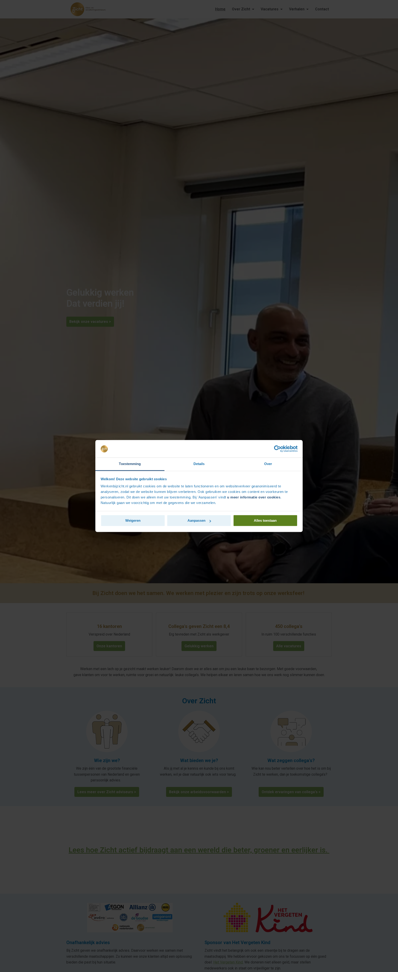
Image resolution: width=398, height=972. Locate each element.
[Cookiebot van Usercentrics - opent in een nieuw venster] (277, 448)
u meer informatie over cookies (253, 497)
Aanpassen (196, 521)
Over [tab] (268, 464)
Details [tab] (199, 464)
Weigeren (132, 521)
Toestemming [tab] (130, 464)
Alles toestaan (265, 521)
